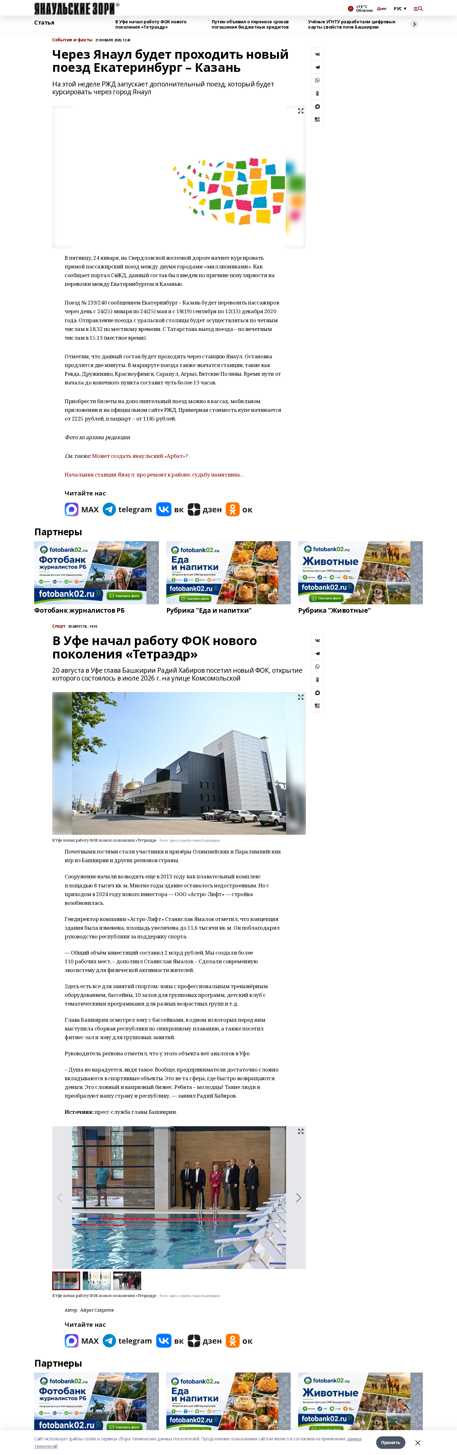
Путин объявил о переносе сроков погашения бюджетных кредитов (250, 24)
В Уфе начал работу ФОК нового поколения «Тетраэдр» (151, 24)
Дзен (381, 9)
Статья (44, 22)
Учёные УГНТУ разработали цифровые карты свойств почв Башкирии (351, 24)
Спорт (59, 626)
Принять (390, 1442)
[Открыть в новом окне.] (82, 509)
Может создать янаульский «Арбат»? (140, 455)
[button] (298, 1198)
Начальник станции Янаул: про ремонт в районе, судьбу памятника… (154, 474)
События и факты (72, 40)
